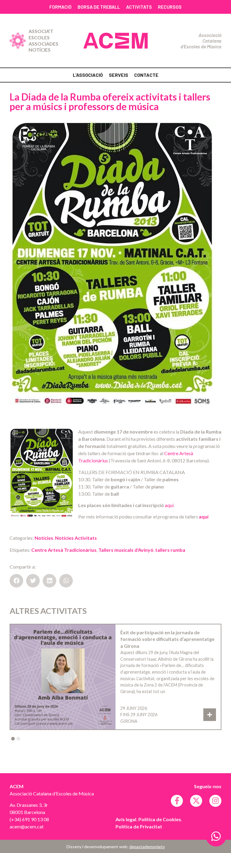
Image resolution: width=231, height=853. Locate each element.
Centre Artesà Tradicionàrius (64, 550)
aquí (169, 505)
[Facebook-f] (177, 801)
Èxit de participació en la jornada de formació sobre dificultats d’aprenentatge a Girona (167, 639)
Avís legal (126, 819)
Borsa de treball (99, 7)
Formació (60, 7)
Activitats (139, 7)
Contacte (146, 75)
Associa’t (41, 31)
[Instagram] (215, 801)
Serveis (118, 75)
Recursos (170, 7)
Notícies (40, 50)
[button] (16, 580)
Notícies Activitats (76, 538)
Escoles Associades (43, 41)
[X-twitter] (196, 801)
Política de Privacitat (139, 826)
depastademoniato (147, 846)
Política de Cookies (159, 819)
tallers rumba (170, 550)
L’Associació (88, 75)
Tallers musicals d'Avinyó (125, 550)
